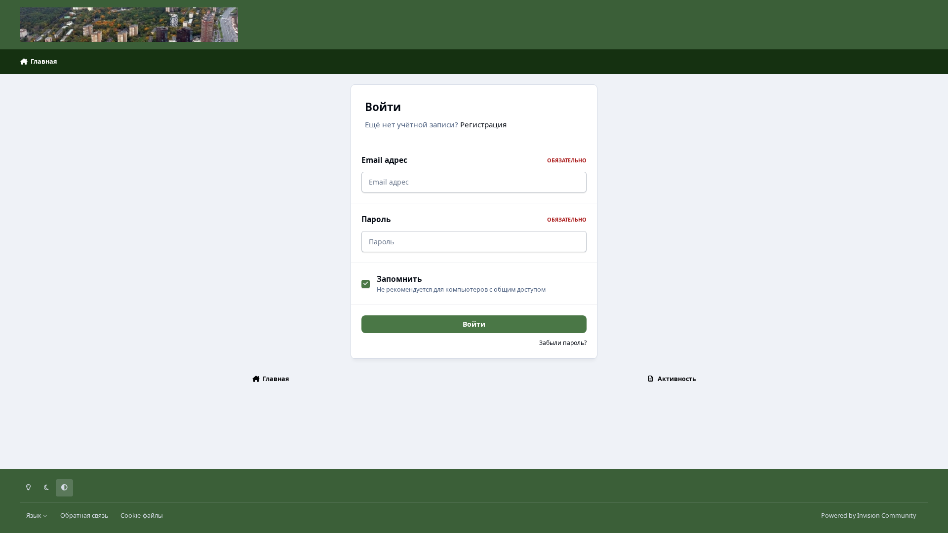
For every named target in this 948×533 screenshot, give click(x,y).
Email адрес (474, 160)
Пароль (474, 219)
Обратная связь (84, 515)
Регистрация (483, 124)
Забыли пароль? (563, 343)
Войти (474, 324)
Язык (34, 515)
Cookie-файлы (141, 515)
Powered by (868, 515)
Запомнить (399, 279)
